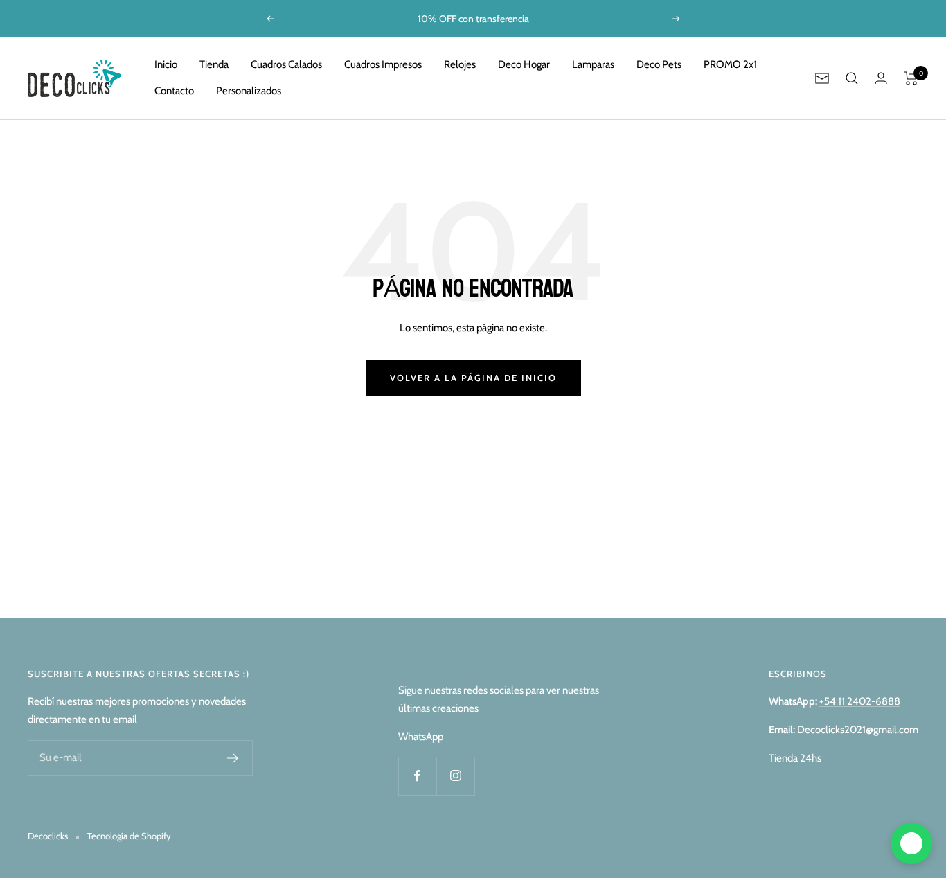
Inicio (165, 64)
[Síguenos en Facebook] (417, 776)
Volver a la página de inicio (473, 377)
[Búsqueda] (852, 78)
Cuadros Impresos (383, 64)
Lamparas (593, 64)
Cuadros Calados (286, 64)
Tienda (214, 64)
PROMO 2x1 (730, 64)
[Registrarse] (233, 758)
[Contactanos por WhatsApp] (911, 843)
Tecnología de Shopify (129, 835)
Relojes (460, 64)
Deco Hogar (524, 64)
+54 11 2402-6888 (859, 701)
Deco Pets (658, 64)
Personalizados (248, 91)
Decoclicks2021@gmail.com (857, 729)
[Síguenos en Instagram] (455, 776)
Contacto (174, 91)
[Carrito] (911, 78)
